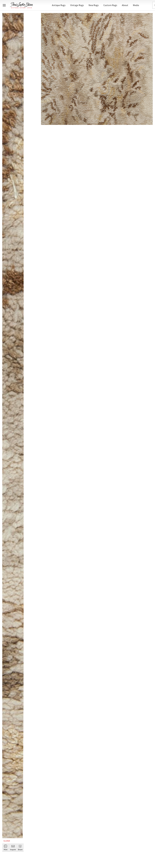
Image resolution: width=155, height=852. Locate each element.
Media (136, 5)
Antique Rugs (59, 5)
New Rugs (94, 5)
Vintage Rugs (77, 5)
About (125, 5)
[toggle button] (4, 5)
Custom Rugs (110, 5)
